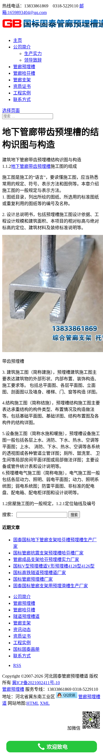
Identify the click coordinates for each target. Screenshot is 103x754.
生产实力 (33, 53)
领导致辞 (33, 60)
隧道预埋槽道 (26, 616)
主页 (17, 40)
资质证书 (22, 86)
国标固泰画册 (26, 649)
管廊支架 (22, 79)
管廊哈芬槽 (24, 73)
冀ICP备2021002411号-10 (36, 682)
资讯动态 (22, 629)
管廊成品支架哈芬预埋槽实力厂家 (46, 559)
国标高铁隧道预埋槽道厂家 (39, 572)
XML (45, 703)
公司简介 (22, 47)
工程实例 (22, 93)
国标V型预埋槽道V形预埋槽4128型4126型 (53, 566)
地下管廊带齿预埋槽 (31, 166)
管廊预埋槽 (24, 66)
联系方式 (22, 99)
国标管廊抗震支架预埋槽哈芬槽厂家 (48, 553)
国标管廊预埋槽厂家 (33, 579)
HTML (32, 703)
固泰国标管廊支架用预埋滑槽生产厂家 (50, 585)
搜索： (8, 514)
